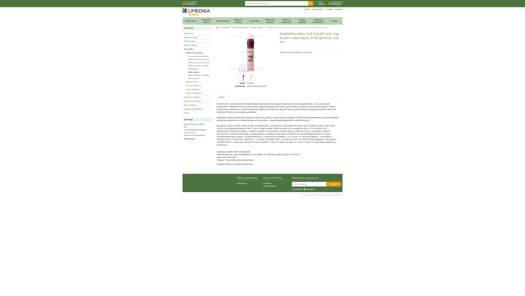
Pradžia (307, 9)
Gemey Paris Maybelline (257, 86)
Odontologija (222, 21)
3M (185, 127)
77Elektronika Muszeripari (195, 130)
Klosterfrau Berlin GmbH (194, 124)
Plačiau (221, 97)
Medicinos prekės (206, 21)
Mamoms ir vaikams (270, 21)
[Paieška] (311, 3)
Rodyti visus (189, 139)
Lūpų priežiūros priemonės (198, 56)
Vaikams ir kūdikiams (194, 93)
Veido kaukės (193, 69)
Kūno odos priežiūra (193, 85)
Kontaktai (338, 9)
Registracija (242, 183)
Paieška (329, 9)
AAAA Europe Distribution (195, 135)
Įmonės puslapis (269, 186)
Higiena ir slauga (238, 21)
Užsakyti (298, 189)
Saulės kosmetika (192, 89)
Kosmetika (254, 21)
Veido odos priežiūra (194, 53)
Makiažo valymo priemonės (198, 59)
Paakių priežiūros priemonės (199, 62)
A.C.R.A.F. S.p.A (190, 132)
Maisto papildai (302, 21)
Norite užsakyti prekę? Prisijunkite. (297, 52)
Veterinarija (190, 21)
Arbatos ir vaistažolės (286, 21)
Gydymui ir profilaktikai (318, 21)
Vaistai (334, 21)
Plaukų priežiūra (192, 82)
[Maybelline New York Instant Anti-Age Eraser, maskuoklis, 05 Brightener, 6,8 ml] (243, 77)
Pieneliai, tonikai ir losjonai (198, 66)
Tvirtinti (333, 184)
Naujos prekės (318, 9)
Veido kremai (193, 72)
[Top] (218, 27)
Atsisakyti (310, 189)
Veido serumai (193, 78)
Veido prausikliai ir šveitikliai (198, 75)
